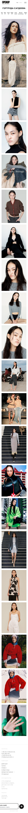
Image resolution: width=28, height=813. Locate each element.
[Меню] (25, 2)
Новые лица (5, 770)
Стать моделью (6, 781)
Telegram (4, 795)
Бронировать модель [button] (8, 782)
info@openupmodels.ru (8, 757)
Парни (4, 765)
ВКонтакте (5, 796)
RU (17, 2)
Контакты (4, 788)
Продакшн (5, 774)
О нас (3, 786)
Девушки (5, 763)
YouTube (4, 798)
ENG (21, 2)
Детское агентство (7, 784)
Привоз (4, 768)
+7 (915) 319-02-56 (6, 755)
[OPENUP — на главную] (6, 2)
